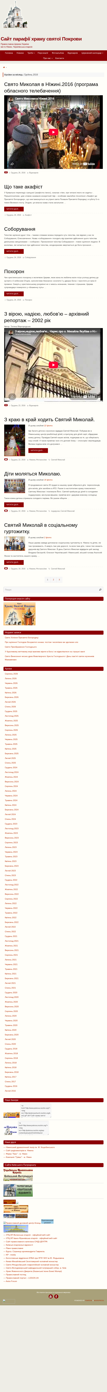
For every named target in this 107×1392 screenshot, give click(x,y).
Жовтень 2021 (11, 946)
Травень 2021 (11, 969)
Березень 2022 (12, 922)
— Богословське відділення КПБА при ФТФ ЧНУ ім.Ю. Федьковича (33, 1258)
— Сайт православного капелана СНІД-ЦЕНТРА (25, 1241)
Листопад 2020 (12, 997)
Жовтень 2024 (11, 777)
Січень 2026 (10, 706)
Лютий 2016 (10, 1091)
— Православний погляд (14, 1274)
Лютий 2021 (10, 983)
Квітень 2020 (10, 1030)
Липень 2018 (11, 1063)
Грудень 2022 (11, 880)
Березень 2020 (12, 1035)
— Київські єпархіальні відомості (18, 1245)
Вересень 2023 (12, 838)
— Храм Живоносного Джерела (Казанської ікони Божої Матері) (32, 1271)
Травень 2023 (11, 856)
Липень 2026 (11, 678)
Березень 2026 (12, 697)
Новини (32, 460)
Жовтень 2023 (11, 833)
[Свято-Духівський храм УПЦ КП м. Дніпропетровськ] (15, 1232)
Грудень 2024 (11, 767)
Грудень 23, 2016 (18, 405)
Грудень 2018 (11, 1049)
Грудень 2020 (11, 992)
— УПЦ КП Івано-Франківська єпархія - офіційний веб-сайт (30, 1238)
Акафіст (28, 215)
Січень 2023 (10, 875)
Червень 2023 (11, 852)
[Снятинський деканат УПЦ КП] (47, 1223)
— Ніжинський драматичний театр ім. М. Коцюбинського (29, 1147)
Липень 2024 (11, 791)
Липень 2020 (11, 1016)
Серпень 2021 (11, 955)
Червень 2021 (11, 964)
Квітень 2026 (10, 692)
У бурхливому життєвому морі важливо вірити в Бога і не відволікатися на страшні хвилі (45, 651)
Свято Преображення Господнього (21, 647)
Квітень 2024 (10, 805)
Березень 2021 (12, 978)
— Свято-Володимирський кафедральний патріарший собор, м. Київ (34, 1268)
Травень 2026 (11, 688)
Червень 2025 (11, 739)
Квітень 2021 (10, 974)
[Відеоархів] (51, 1296)
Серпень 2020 (11, 1011)
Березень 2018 (12, 1072)
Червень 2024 (11, 796)
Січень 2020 (10, 1044)
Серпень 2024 (11, 786)
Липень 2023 (11, 847)
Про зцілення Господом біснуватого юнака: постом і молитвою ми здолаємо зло (41, 642)
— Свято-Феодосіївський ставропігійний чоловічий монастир (31, 1265)
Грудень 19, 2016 (18, 569)
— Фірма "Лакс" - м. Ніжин (15, 1154)
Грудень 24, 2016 (14, 215)
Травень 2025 (11, 744)
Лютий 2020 (10, 1039)
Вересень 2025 (12, 725)
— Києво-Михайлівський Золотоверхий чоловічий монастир (30, 1261)
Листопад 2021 (12, 941)
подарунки (55, 511)
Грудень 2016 (11, 1086)
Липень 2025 (11, 735)
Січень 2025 (10, 763)
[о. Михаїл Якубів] (56, 1296)
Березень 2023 (12, 866)
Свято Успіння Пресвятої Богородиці (21, 637)
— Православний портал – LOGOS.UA (21, 1278)
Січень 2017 (10, 1081)
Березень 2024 (12, 810)
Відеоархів (33, 173)
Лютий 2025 (10, 758)
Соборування (19, 229)
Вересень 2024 (12, 782)
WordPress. (99, 1300)
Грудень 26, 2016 (18, 173)
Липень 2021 (11, 960)
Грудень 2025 (11, 711)
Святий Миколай (58, 460)
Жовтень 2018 (11, 1053)
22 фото (48, 425)
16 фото (48, 480)
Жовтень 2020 (11, 1002)
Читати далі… (13, 209)
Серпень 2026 (11, 674)
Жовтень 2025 (11, 721)
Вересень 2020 (12, 1006)
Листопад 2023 (12, 828)
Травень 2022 (11, 913)
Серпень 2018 (11, 1058)
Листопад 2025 (12, 716)
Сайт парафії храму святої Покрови (41, 38)
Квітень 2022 (10, 917)
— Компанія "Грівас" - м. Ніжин (17, 1157)
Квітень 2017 (10, 1077)
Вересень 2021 (12, 950)
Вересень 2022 (12, 894)
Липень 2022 (11, 903)
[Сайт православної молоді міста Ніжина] (15, 1212)
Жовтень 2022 (11, 889)
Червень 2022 (11, 908)
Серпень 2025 (11, 730)
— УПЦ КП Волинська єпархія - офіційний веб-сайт (26, 1235)
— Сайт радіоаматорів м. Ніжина (18, 1150)
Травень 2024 (11, 800)
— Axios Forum (10, 1281)
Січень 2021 (10, 988)
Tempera (88, 1300)
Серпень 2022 (11, 899)
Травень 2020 (11, 1025)
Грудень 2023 (11, 824)
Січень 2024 (10, 819)
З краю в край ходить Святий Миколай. (49, 419)
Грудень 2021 (11, 936)
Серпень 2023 (11, 842)
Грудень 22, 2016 (18, 460)
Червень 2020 (11, 1020)
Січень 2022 (10, 931)
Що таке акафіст (23, 187)
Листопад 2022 (12, 885)
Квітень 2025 (10, 749)
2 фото (47, 537)
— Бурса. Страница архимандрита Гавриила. (24, 1251)
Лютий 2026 (10, 702)
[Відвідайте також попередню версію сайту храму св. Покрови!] (19, 625)
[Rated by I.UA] (9, 1303)
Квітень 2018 (10, 1067)
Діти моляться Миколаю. (32, 474)
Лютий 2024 (10, 814)
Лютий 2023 (10, 871)
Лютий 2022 (10, 927)
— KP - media (9, 1255)
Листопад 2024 (12, 772)
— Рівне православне (13, 1248)
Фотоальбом (41, 460)
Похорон (14, 271)
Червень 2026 (11, 683)
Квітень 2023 (10, 861)
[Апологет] (17, 1203)
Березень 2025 (12, 753)
